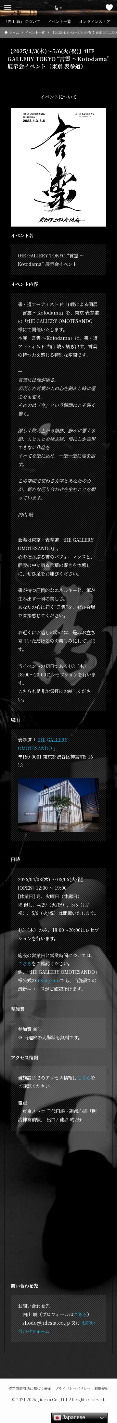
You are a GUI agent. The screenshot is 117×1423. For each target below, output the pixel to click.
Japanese (73, 1417)
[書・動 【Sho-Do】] (58, 8)
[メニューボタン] (8, 8)
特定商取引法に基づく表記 (29, 1388)
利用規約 (101, 1388)
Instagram (48, 980)
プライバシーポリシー (73, 1388)
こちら (25, 963)
